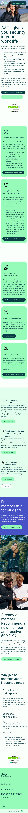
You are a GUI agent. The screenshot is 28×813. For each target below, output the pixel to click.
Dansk (3, 784)
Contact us (7, 789)
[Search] (22, 811)
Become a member (12, 793)
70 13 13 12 (5, 798)
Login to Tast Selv (14, 811)
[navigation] (25, 811)
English (8, 784)
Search (7, 486)
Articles (3, 806)
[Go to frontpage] (6, 3)
